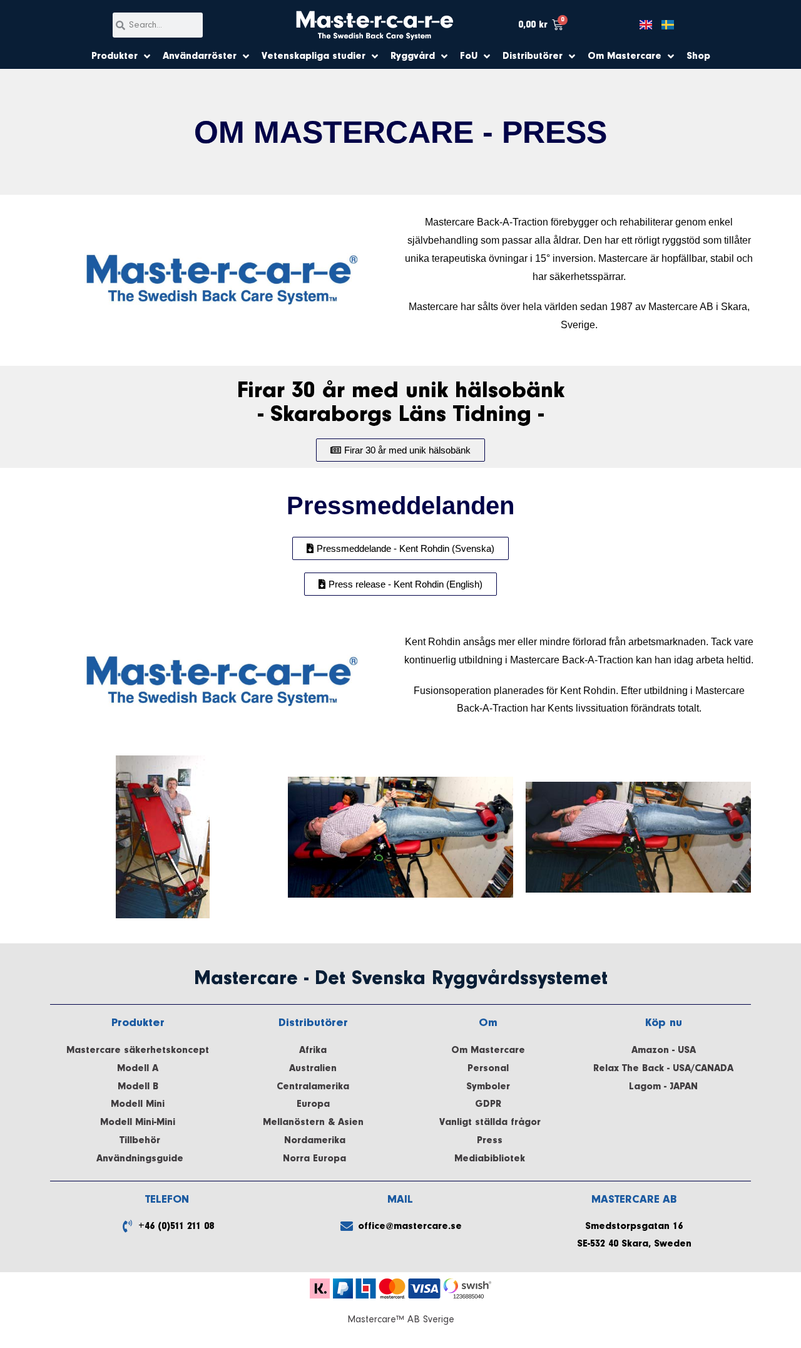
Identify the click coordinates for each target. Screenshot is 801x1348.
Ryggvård (412, 56)
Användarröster (200, 56)
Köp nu (663, 1023)
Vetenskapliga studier (313, 56)
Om (488, 1023)
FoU (468, 56)
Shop (698, 56)
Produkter (114, 56)
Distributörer (533, 56)
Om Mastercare (624, 56)
